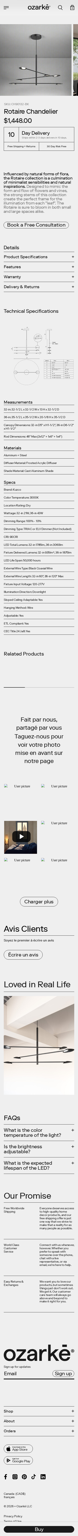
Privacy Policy (13, 1516)
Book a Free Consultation (36, 225)
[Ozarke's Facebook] (5, 1476)
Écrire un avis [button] (23, 955)
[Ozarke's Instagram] (14, 1476)
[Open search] (60, 7)
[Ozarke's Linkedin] (43, 1476)
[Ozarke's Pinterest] (24, 1476)
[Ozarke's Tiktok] (33, 1476)
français (9, 1497)
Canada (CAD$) (14, 1494)
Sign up (63, 1373)
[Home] (39, 7)
